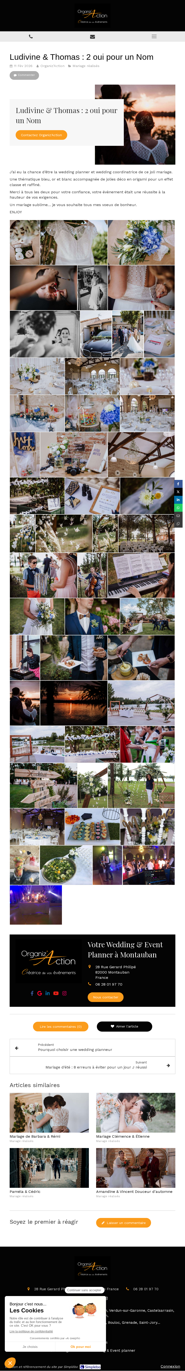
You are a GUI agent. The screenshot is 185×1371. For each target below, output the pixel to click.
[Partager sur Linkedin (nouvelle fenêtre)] (178, 500)
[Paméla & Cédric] (49, 1168)
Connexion (170, 1366)
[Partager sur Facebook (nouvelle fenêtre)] (178, 484)
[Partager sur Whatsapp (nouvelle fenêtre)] (178, 508)
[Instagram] (64, 994)
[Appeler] (31, 36)
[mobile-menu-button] (154, 36)
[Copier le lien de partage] (178, 524)
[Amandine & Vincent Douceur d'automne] (135, 1168)
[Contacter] (92, 36)
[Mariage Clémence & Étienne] (135, 1113)
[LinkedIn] (48, 994)
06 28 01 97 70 (108, 984)
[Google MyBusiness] (39, 994)
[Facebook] (32, 994)
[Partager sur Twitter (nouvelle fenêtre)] (178, 492)
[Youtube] (56, 994)
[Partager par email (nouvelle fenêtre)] (178, 516)
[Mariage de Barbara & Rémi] (49, 1113)
